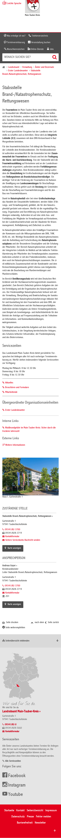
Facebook (16, 776)
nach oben (39, 622)
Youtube (15, 794)
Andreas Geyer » (9, 565)
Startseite (9, 810)
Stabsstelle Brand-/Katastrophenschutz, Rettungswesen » (27, 516)
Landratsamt (13, 67)
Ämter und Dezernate (44, 67)
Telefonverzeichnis (39, 36)
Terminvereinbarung (15, 42)
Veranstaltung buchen (40, 42)
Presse (30, 816)
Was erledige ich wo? (15, 36)
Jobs (51, 49)
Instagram (16, 785)
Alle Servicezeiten (13, 761)
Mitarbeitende (11, 392)
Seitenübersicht (35, 810)
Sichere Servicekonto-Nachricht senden (22, 540)
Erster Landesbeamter (18, 71)
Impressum (51, 810)
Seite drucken (11, 622)
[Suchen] (55, 57)
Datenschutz (18, 816)
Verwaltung (27, 67)
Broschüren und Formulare (17, 387)
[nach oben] (55, 831)
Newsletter (40, 822)
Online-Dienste (37, 49)
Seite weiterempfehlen (15, 627)
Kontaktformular (12, 536)
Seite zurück (53, 622)
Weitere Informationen (15, 445)
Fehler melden (43, 816)
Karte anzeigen (14, 548)
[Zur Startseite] (32, 8)
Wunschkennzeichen (15, 49)
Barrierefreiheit (25, 822)
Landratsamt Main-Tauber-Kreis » (21, 711)
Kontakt (20, 810)
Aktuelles (9, 383)
